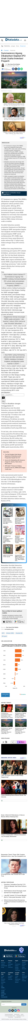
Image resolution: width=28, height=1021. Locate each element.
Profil (23, 965)
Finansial (6, 50)
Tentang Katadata (9, 1014)
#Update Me (19, 633)
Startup (16, 967)
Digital (16, 960)
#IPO (3, 633)
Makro (9, 962)
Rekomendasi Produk (7, 505)
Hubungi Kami (18, 1017)
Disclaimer (10, 1017)
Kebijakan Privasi (20, 1015)
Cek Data (10, 979)
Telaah (16, 976)
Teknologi (17, 970)
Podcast (24, 980)
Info (2, 986)
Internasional (4, 965)
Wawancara (17, 979)
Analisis (10, 977)
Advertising (16, 1014)
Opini (16, 977)
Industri (3, 964)
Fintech (16, 965)
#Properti (4, 636)
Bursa (17, 46)
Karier (22, 1014)
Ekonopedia (25, 960)
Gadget (17, 968)
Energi (2, 967)
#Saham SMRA (10, 633)
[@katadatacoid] (18, 1010)
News (23, 974)
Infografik (10, 976)
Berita (2, 960)
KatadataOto (4, 997)
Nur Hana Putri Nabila (14, 64)
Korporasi (23, 46)
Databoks (3, 993)
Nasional (3, 962)
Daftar (24, 1004)
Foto (23, 979)
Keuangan (12, 46)
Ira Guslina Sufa (9, 629)
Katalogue (24, 977)
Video (23, 972)
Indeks (2, 987)
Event (2, 995)
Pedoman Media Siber (10, 1015)
